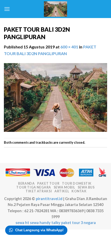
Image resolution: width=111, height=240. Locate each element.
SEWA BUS (86, 187)
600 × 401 (69, 46)
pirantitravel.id (49, 198)
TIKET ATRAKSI (39, 191)
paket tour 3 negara (78, 222)
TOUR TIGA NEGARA (33, 187)
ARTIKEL (61, 191)
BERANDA (26, 183)
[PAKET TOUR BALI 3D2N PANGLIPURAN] (55, 96)
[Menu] (7, 9)
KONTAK (79, 191)
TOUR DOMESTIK (77, 183)
